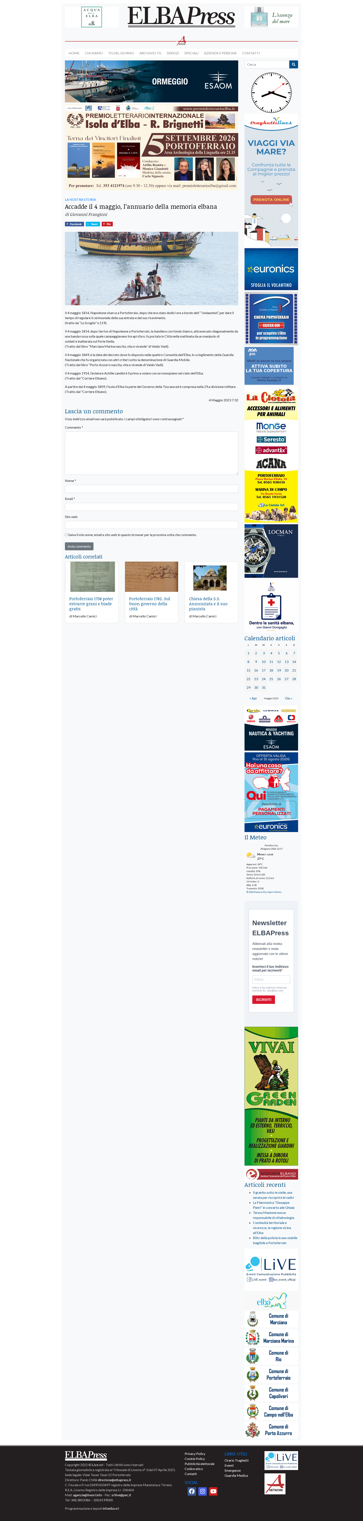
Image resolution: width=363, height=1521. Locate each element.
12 (279, 662)
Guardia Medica (236, 1475)
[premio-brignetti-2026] (151, 147)
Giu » (288, 698)
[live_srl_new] (271, 1270)
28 (294, 679)
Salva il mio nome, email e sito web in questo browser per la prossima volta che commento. (132, 535)
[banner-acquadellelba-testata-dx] (271, 17)
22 (248, 679)
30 (256, 687)
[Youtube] (213, 1491)
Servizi (173, 53)
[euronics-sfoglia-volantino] (271, 269)
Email (70, 499)
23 (256, 679)
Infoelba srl (111, 1508)
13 (286, 662)
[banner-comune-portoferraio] (271, 1375)
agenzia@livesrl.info (87, 1495)
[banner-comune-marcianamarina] (271, 1338)
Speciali (191, 53)
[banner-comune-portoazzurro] (271, 1430)
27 (286, 679)
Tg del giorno (121, 53)
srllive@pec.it (121, 1495)
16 (256, 670)
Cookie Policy (195, 1459)
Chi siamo (94, 53)
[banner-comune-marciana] (271, 1319)
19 (279, 670)
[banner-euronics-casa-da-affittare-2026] (271, 792)
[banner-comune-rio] (271, 1356)
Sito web (71, 517)
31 (264, 687)
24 (264, 679)
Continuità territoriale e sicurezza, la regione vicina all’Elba (272, 1228)
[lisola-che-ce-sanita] (271, 606)
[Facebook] (192, 1491)
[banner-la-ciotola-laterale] (271, 455)
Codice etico (194, 1469)
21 (294, 670)
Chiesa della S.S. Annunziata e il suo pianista (208, 604)
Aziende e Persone (220, 53)
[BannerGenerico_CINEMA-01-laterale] (271, 319)
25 (271, 679)
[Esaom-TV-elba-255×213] (271, 729)
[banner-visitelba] (271, 1301)
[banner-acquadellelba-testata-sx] (91, 17)
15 (248, 670)
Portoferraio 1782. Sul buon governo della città (149, 604)
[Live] (281, 1460)
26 (279, 679)
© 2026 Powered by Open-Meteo (263, 892)
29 (248, 687)
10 (264, 662)
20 (286, 670)
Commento (74, 427)
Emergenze (233, 1470)
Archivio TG (150, 53)
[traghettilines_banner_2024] (271, 180)
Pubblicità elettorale (199, 1464)
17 (264, 670)
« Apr (253, 698)
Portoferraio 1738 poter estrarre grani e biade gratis (91, 604)
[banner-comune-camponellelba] (271, 1412)
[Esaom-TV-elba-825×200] (151, 82)
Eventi (229, 1465)
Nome (70, 481)
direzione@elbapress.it (114, 1480)
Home (74, 53)
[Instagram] (202, 1491)
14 (294, 662)
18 (271, 670)
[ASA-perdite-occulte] (269, 366)
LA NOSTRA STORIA (80, 199)
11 (271, 662)
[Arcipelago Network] (274, 1483)
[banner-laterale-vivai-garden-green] (271, 1096)
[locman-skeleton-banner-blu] (271, 551)
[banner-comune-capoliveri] (271, 1393)
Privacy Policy (195, 1454)
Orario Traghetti (237, 1460)
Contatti (251, 53)
